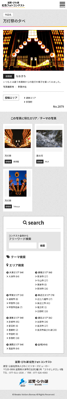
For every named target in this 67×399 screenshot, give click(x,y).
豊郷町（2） (14, 329)
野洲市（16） (42, 288)
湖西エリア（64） (16, 344)
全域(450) (43, 344)
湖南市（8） (14, 299)
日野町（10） (42, 311)
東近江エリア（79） (46, 295)
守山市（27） (42, 280)
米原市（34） (42, 321)
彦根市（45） (14, 321)
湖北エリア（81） (45, 317)
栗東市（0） (42, 284)
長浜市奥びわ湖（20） (47, 329)
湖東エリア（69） (16, 317)
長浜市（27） (42, 325)
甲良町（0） (14, 333)
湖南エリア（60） (45, 272)
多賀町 (29, 101)
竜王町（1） (42, 307)
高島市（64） (14, 348)
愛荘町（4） (14, 325)
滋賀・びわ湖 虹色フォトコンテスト (33, 362)
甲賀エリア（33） (16, 295)
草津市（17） (42, 276)
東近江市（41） (44, 303)
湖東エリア (31, 97)
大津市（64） (14, 276)
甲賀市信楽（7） (16, 307)
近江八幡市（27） (45, 299)
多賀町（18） (14, 338)
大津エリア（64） (16, 272)
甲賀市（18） (14, 303)
